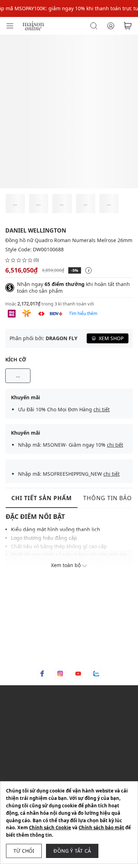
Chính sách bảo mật (101, 827)
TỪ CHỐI (23, 850)
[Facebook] (42, 673)
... (18, 375)
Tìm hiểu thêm (83, 313)
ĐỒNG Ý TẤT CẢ (72, 850)
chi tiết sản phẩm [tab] (41, 498)
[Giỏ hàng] (128, 26)
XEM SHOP (111, 338)
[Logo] (33, 25)
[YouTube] (78, 673)
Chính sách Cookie (50, 827)
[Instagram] (60, 673)
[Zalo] (96, 673)
